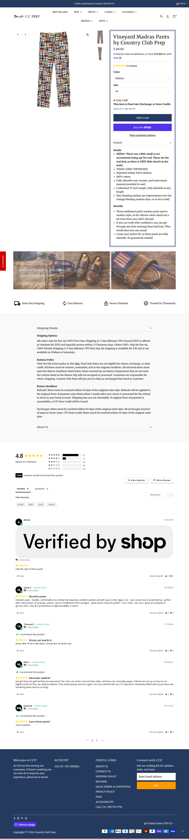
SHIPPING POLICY (106, 776)
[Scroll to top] (183, 831)
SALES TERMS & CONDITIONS (113, 786)
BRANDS (85, 21)
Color (116, 71)
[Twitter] (26, 818)
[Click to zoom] (87, 34)
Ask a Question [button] (138, 480)
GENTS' (92, 12)
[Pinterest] (22, 818)
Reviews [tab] (21, 488)
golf (41, 504)
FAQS (99, 796)
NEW (76, 12)
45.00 (20, 504)
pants (51, 504)
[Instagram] (18, 818)
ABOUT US (102, 766)
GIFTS (102, 21)
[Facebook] (14, 818)
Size (115, 85)
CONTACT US (103, 771)
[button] (167, 576)
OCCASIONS (128, 12)
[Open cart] (174, 16)
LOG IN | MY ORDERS (66, 766)
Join (156, 785)
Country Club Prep (45, 832)
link (77, 363)
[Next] (25, 34)
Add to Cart (142, 117)
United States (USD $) (159, 823)
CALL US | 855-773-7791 (109, 806)
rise (31, 504)
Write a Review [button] (163, 480)
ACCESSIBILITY (105, 801)
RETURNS (101, 781)
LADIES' (109, 12)
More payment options (142, 135)
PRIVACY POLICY (105, 791)
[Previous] (18, 34)
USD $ (182, 3)
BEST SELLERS (60, 12)
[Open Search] (161, 16)
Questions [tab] (40, 488)
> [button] (102, 740)
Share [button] (21, 576)
